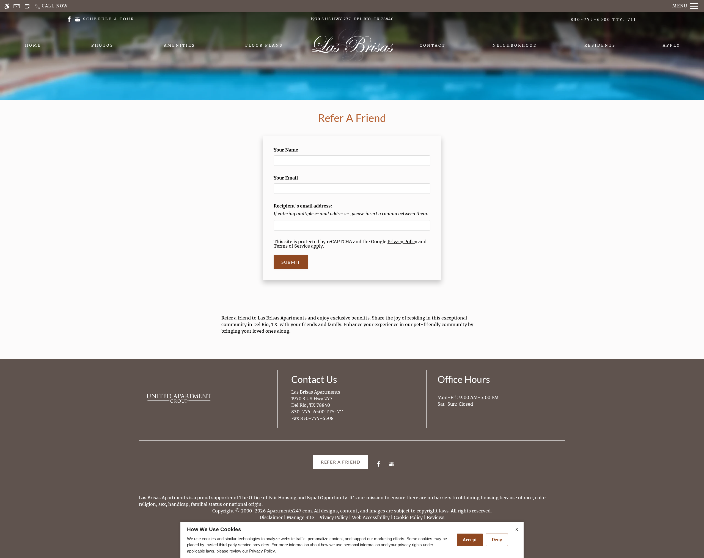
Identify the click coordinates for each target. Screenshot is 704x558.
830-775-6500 (603, 19)
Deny (497, 539)
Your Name (295, 150)
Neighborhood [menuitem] (515, 45)
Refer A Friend (340, 461)
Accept (470, 539)
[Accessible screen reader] (7, 6)
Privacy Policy (402, 241)
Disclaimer (271, 517)
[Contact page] (17, 6)
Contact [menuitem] (433, 45)
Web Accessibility (371, 517)
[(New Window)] (69, 18)
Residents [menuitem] (600, 45)
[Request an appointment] (27, 6)
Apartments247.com (289, 511)
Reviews (435, 517)
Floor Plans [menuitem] (264, 45)
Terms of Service (292, 246)
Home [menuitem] (33, 45)
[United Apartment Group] (178, 398)
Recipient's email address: (303, 206)
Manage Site (300, 517)
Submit (290, 262)
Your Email (295, 178)
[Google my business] (391, 466)
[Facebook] (378, 466)
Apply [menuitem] (671, 45)
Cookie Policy (408, 517)
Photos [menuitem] (102, 45)
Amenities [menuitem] (179, 45)
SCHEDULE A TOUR (108, 19)
